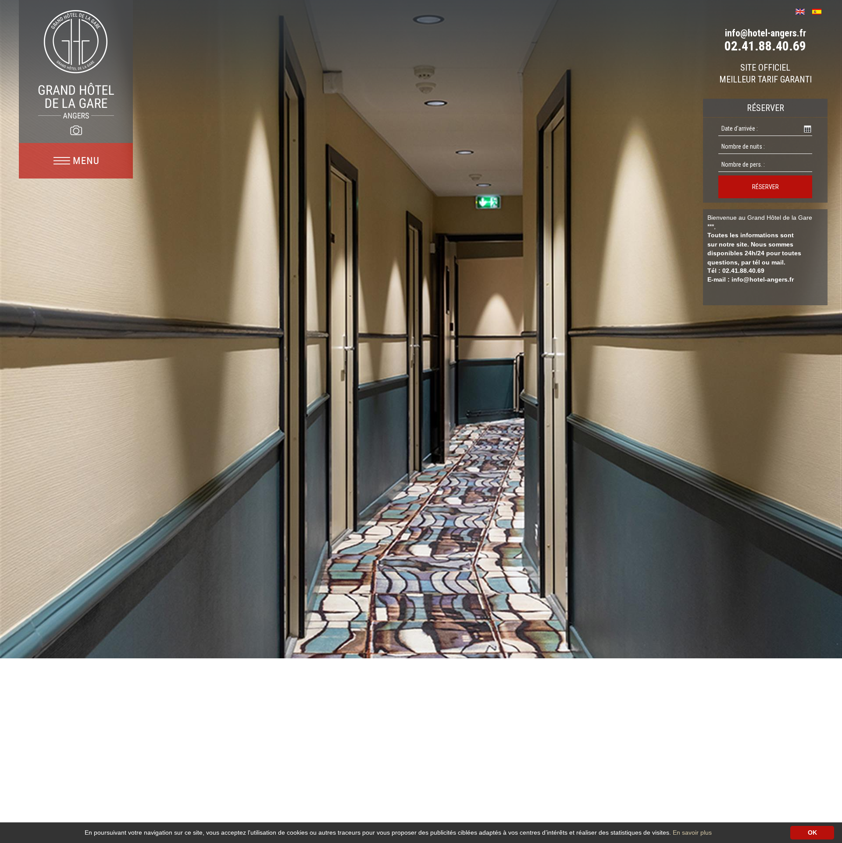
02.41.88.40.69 (765, 46)
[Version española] (820, 10)
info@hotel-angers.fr (765, 33)
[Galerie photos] (76, 130)
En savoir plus (692, 832)
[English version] (803, 10)
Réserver (765, 186)
